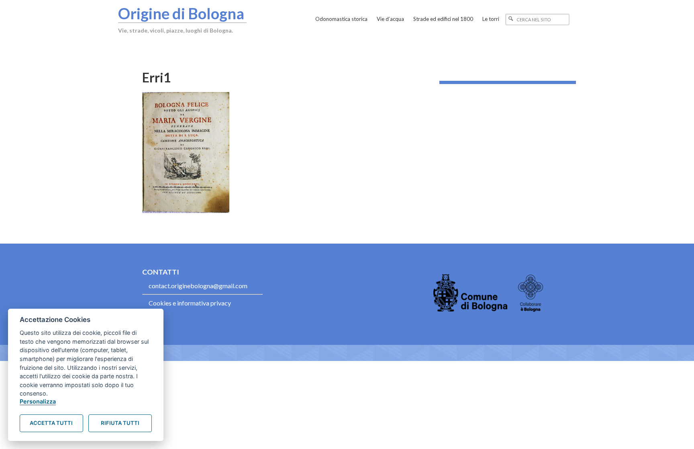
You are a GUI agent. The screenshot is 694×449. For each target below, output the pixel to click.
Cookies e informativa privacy (190, 303)
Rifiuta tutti (120, 423)
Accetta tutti (51, 423)
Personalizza (38, 401)
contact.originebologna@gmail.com (198, 285)
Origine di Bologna (181, 13)
